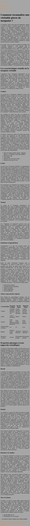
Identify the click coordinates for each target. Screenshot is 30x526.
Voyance (3, 4)
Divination (3, 6)
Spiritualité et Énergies (6, 8)
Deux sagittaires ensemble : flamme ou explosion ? (13, 521)
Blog (2, 11)
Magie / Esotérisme (5, 2)
